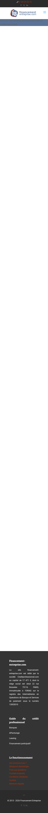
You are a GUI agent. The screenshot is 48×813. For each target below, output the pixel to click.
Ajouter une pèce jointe (20, 585)
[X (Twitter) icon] (24, 5)
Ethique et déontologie (19, 766)
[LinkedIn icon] (27, 5)
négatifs (15, 476)
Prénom (11, 501)
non (13, 401)
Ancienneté (14, 215)
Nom (10, 489)
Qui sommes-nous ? (17, 763)
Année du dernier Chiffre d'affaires (20, 432)
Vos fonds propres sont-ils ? (23, 458)
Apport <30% (16, 333)
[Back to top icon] (24, 795)
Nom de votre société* (20, 359)
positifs (14, 467)
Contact (12, 780)
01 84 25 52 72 (25, 2)
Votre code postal (18, 518)
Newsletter (14, 608)
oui (12, 392)
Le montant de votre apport (23, 304)
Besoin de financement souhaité (25, 279)
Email (11, 531)
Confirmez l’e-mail (15, 555)
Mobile (11, 573)
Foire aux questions (17, 770)
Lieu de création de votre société (25, 371)
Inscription (13, 622)
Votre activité (16, 346)
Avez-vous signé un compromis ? (24, 383)
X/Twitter (13, 184)
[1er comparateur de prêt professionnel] (24, 13)
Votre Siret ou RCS (18, 406)
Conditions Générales (18, 777)
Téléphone (14, 560)
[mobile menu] (45, 12)
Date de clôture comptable (22, 446)
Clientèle (13, 227)
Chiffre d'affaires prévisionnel (24, 291)
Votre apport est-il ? (19, 316)
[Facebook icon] (21, 5)
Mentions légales (16, 784)
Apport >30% (16, 325)
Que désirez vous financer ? (22, 268)
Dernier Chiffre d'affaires (21, 418)
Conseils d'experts (17, 773)
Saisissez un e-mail (16, 543)
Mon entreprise (16, 257)
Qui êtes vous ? (16, 204)
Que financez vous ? (18, 238)
